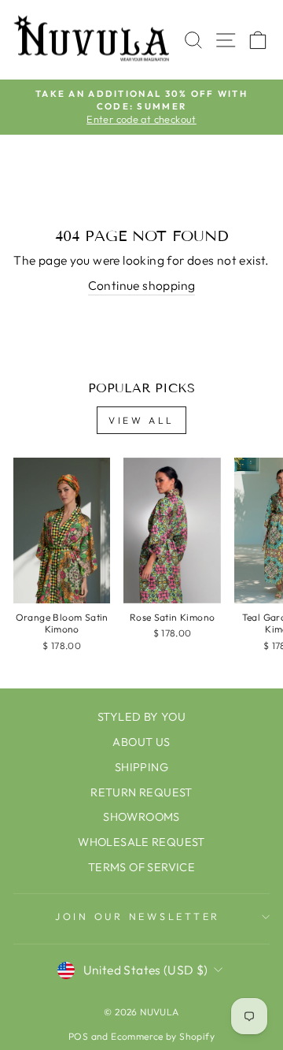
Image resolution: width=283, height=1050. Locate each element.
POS (78, 1036)
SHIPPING (141, 767)
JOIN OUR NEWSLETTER (137, 916)
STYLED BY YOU (141, 717)
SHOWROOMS (141, 817)
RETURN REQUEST (141, 792)
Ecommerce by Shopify (163, 1036)
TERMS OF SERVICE (141, 867)
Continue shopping (142, 285)
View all (141, 420)
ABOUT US (141, 742)
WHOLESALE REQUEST (141, 842)
